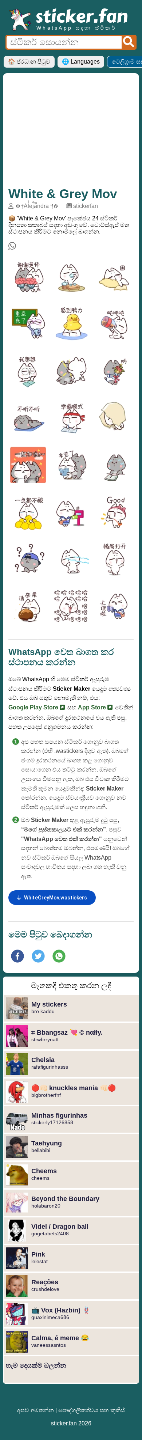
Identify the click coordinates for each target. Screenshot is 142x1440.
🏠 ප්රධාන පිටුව (29, 61)
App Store (92, 707)
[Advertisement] (71, 133)
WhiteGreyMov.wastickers (55, 898)
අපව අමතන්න (35, 1410)
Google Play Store (34, 707)
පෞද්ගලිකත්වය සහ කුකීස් (91, 1410)
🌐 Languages (81, 61)
